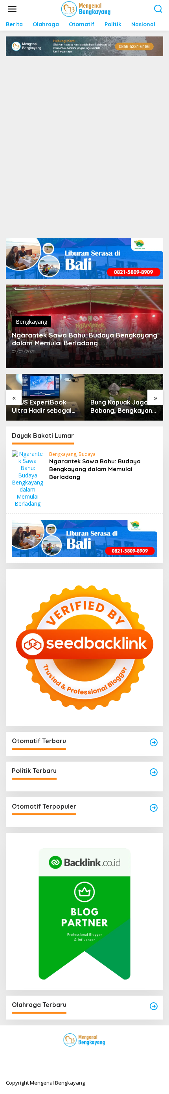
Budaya (87, 454)
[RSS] (113, 1056)
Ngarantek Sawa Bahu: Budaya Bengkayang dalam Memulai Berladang (84, 339)
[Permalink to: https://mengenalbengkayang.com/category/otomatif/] (153, 742)
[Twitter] (70, 1056)
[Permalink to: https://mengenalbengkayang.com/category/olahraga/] (153, 1006)
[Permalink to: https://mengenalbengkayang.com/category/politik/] (153, 772)
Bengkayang (31, 321)
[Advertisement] (84, 144)
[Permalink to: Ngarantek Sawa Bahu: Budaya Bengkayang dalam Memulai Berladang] (27, 478)
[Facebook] (56, 1056)
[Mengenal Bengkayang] (86, 8)
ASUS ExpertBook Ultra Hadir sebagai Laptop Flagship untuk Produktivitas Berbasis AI (42, 406)
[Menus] (12, 9)
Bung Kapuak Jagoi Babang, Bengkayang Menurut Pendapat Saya (123, 406)
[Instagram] (84, 1056)
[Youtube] (99, 1056)
